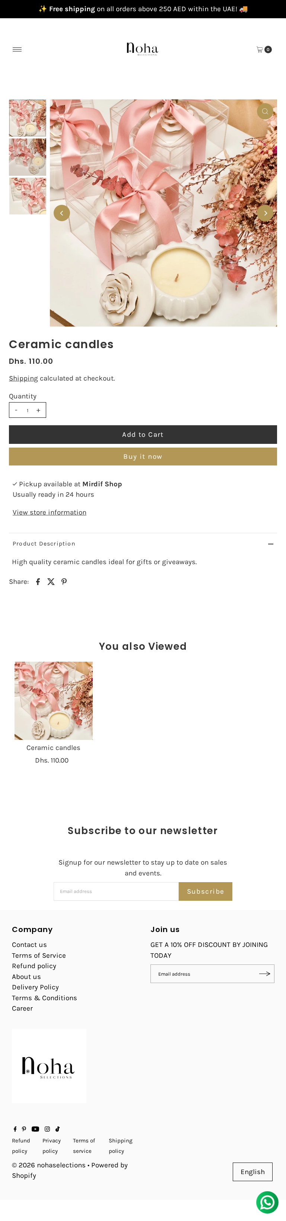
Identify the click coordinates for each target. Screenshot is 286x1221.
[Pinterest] (24, 1129)
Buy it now (142, 456)
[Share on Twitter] (51, 581)
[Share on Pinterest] (64, 581)
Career (22, 1008)
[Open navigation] (17, 49)
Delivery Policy (35, 987)
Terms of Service (39, 955)
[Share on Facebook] (38, 581)
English (253, 1172)
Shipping (23, 378)
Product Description (44, 543)
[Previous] (62, 213)
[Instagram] (47, 1129)
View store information (49, 512)
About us (26, 977)
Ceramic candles (53, 748)
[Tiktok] (57, 1129)
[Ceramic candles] (54, 701)
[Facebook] (15, 1129)
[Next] (265, 213)
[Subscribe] (265, 973)
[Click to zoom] (265, 111)
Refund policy (34, 966)
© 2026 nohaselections (50, 1165)
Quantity (22, 396)
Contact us (29, 945)
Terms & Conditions (44, 998)
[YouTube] (35, 1129)
